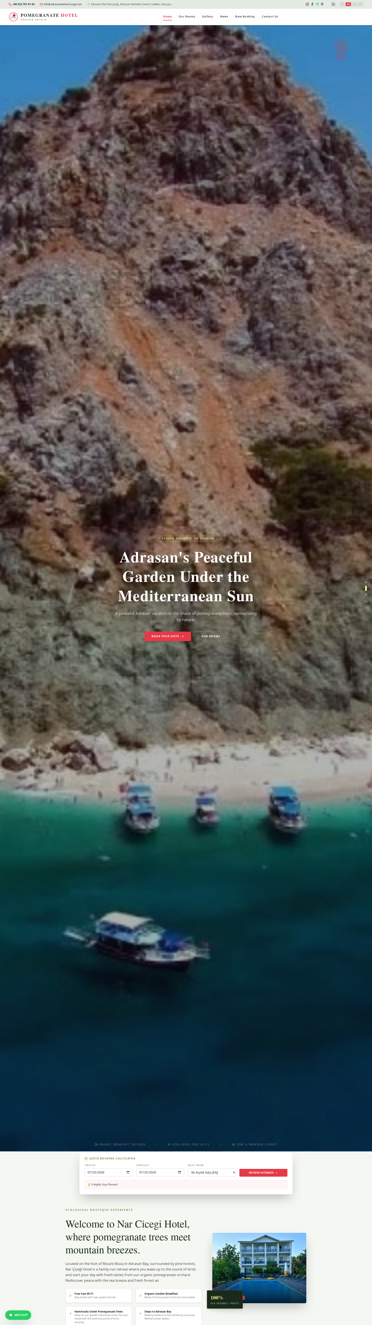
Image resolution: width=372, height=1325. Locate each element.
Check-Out (142, 1165)
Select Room (196, 1165)
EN (348, 4)
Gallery (207, 16)
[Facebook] (312, 4)
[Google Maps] (322, 4)
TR (342, 4)
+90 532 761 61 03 (23, 4)
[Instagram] (307, 4)
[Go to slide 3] (366, 594)
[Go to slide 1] (366, 582)
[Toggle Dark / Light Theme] (333, 4)
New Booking (245, 16)
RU (360, 4)
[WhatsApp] (317, 4)
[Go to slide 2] (366, 588)
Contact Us (270, 16)
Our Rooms (187, 16)
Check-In (90, 1165)
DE (354, 4)
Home (167, 16)
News (224, 16)
